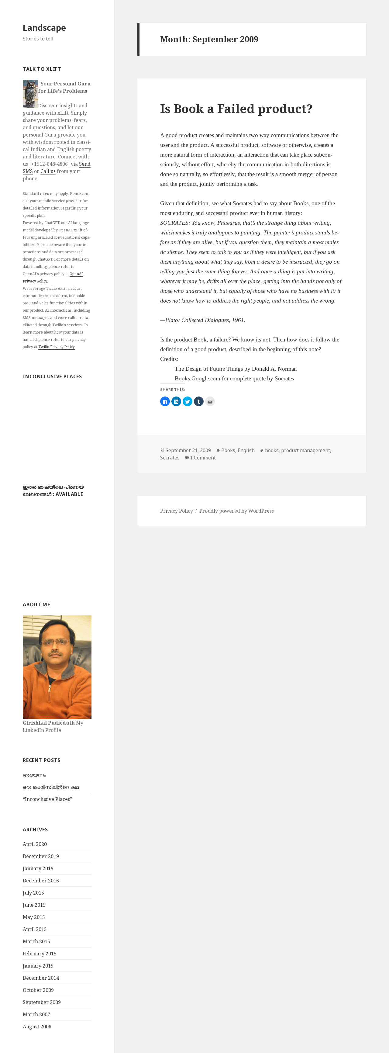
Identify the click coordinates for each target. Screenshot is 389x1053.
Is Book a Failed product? (236, 108)
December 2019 (41, 856)
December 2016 (41, 880)
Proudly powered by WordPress (236, 510)
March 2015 (36, 941)
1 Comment (203, 457)
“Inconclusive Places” (47, 799)
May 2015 (34, 917)
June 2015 (34, 905)
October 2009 (38, 990)
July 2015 (33, 892)
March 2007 (36, 1014)
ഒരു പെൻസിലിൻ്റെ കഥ (51, 787)
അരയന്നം (34, 774)
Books (228, 450)
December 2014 (41, 978)
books (272, 450)
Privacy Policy (176, 510)
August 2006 (37, 1026)
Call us (48, 171)
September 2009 (42, 1002)
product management (305, 450)
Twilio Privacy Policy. (56, 346)
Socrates (170, 457)
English (246, 450)
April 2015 (35, 929)
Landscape (44, 27)
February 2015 (40, 953)
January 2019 (38, 868)
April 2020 (35, 844)
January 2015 (38, 965)
